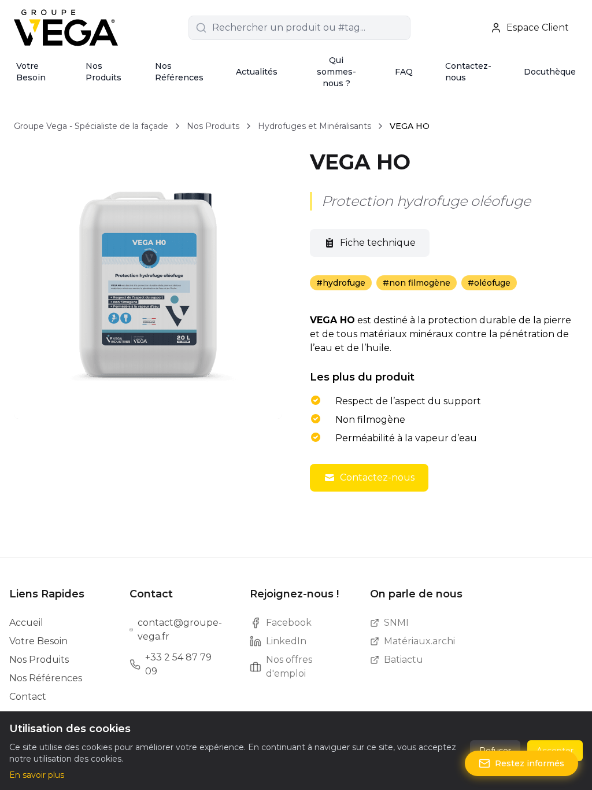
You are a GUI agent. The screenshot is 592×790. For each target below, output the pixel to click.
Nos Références (179, 72)
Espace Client (537, 27)
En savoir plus (36, 775)
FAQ (404, 72)
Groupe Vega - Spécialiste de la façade (91, 126)
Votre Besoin (31, 72)
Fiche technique (378, 242)
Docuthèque (550, 72)
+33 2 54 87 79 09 (178, 664)
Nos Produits (103, 72)
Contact (27, 696)
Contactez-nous (468, 72)
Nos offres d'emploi (289, 666)
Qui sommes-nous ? (336, 71)
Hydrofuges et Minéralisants (314, 126)
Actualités (257, 72)
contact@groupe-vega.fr (180, 629)
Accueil (26, 622)
